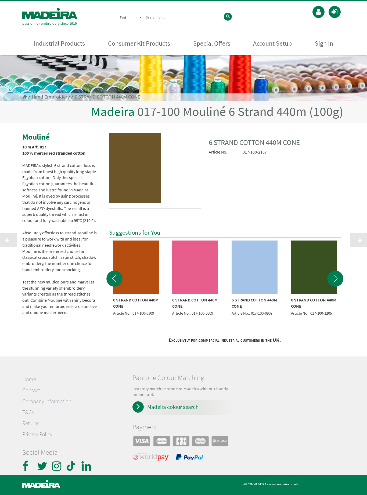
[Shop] (24, 97)
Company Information (46, 401)
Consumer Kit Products (139, 43)
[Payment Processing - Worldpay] (151, 458)
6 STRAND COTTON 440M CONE (107, 97)
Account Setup (272, 43)
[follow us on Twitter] (42, 466)
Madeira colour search (173, 406)
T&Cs (28, 412)
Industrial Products (59, 43)
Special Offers (211, 43)
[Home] (49, 13)
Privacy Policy (37, 434)
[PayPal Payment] (190, 458)
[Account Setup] (318, 11)
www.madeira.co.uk (283, 484)
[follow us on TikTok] (72, 466)
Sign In (324, 43)
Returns (30, 423)
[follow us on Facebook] (27, 466)
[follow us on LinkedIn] (86, 466)
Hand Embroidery (51, 97)
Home (29, 379)
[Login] (334, 11)
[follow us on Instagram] (57, 466)
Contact (31, 390)
